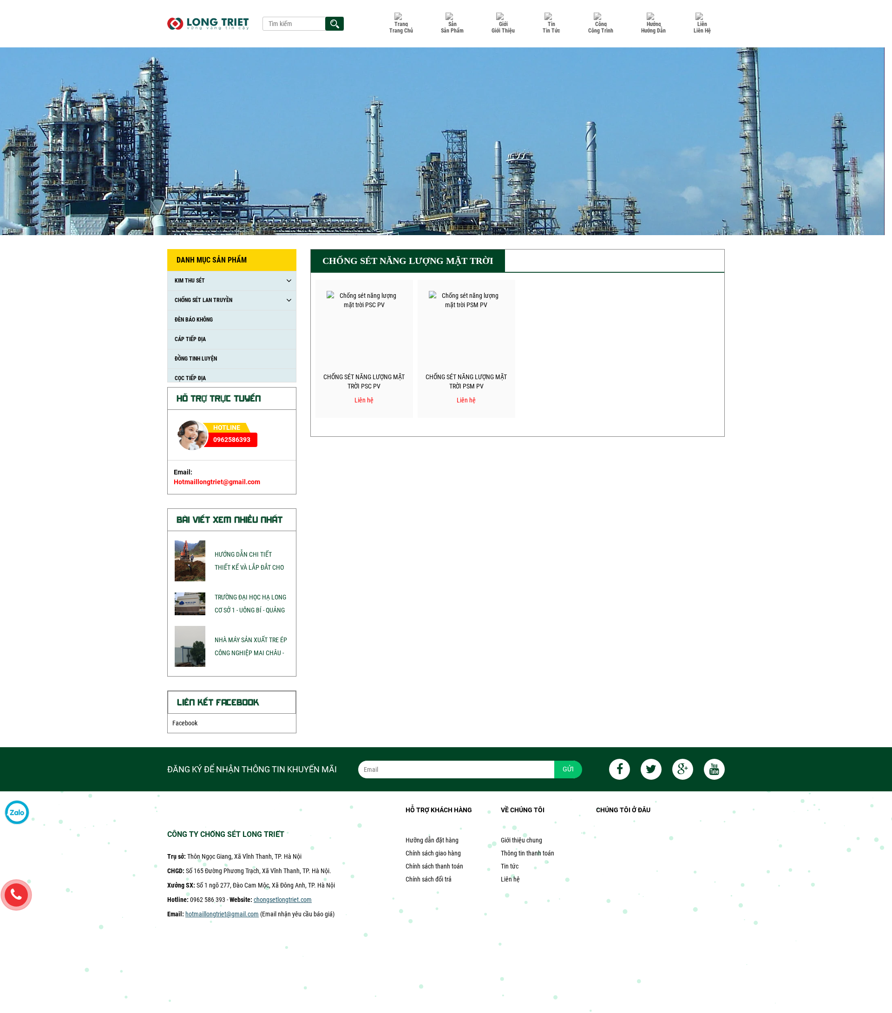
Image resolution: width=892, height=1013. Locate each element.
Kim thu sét (190, 280)
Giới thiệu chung (521, 840)
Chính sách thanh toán (434, 866)
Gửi (568, 769)
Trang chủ (401, 30)
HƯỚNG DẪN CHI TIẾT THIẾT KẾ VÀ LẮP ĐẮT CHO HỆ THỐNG (249, 567)
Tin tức (551, 30)
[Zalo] (17, 813)
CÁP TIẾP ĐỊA (190, 339)
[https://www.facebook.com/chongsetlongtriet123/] (615, 771)
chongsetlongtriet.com (283, 899)
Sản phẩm (452, 30)
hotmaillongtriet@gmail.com (222, 914)
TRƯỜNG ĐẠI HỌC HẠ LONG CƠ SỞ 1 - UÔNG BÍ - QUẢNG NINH (250, 610)
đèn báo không (194, 319)
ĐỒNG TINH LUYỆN (196, 358)
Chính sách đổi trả (429, 879)
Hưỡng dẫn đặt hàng (432, 840)
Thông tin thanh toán (527, 853)
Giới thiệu (503, 30)
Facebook (184, 723)
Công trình (600, 30)
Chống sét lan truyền (203, 300)
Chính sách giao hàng (433, 853)
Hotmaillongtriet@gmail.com (217, 482)
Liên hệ (702, 30)
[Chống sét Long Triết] (208, 24)
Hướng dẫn (653, 30)
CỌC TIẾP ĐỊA (190, 378)
